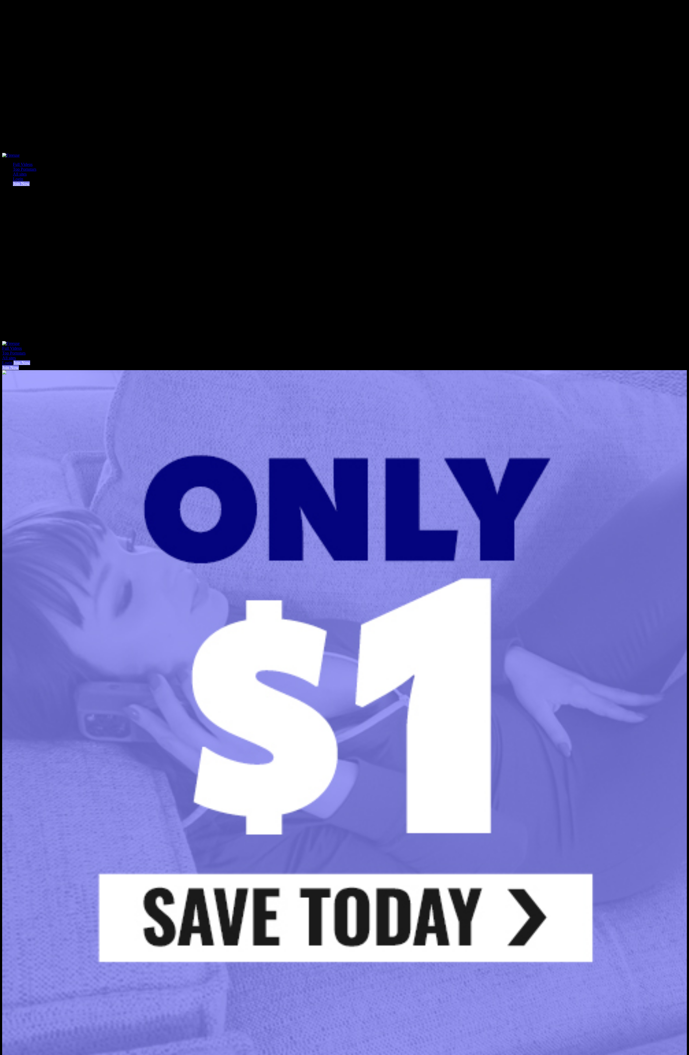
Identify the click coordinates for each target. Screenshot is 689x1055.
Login (18, 179)
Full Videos (23, 164)
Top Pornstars (24, 169)
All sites (20, 174)
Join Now (21, 183)
